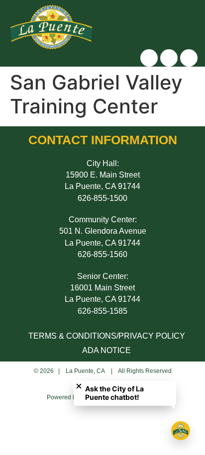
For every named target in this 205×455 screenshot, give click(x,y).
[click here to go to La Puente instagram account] (149, 58)
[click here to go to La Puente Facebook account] (169, 58)
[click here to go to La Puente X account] (189, 58)
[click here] (187, 22)
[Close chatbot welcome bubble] (79, 386)
